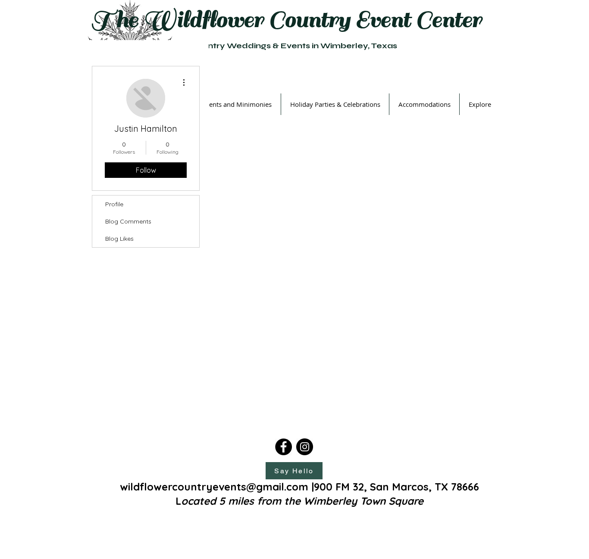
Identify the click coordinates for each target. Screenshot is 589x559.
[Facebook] (283, 446)
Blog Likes (119, 238)
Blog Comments (128, 221)
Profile (114, 204)
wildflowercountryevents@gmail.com (214, 486)
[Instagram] (304, 446)
